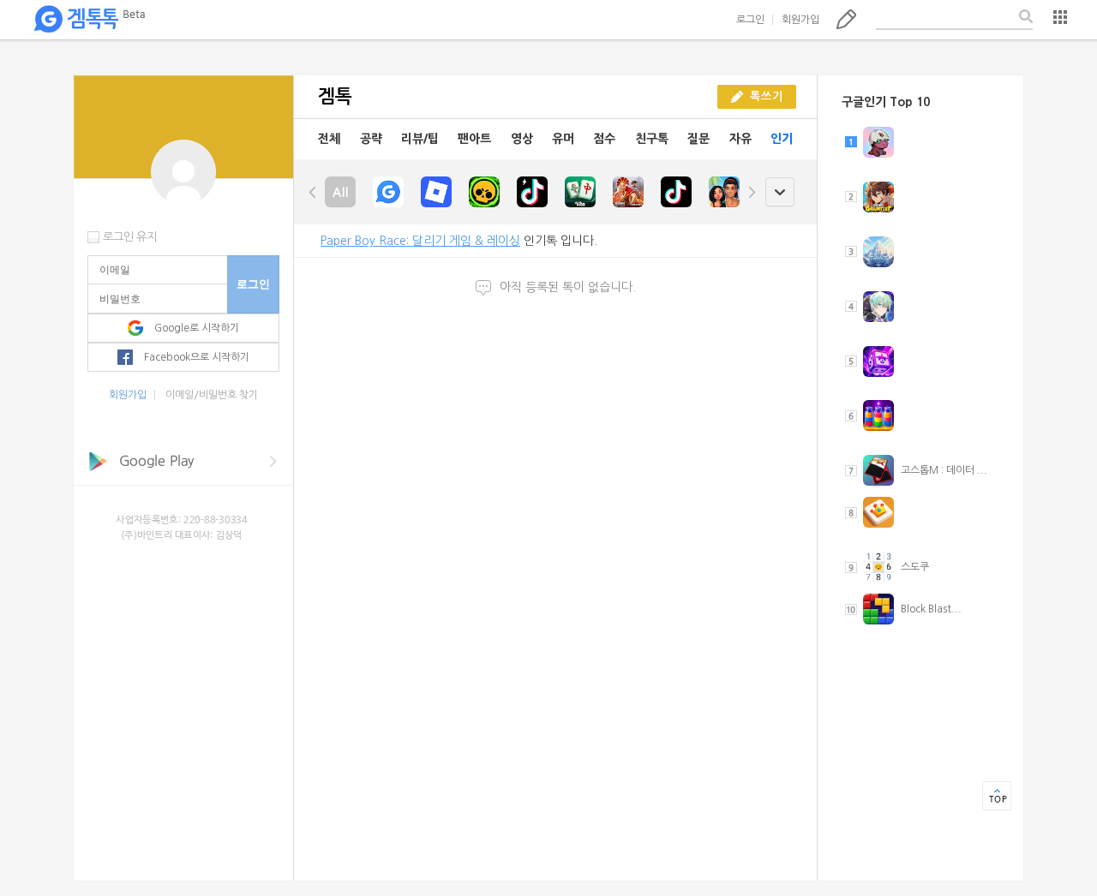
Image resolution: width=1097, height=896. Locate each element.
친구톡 (651, 139)
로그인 (750, 20)
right (751, 192)
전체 (329, 139)
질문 (698, 139)
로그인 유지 (130, 236)
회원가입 (800, 20)
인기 (781, 139)
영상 (522, 139)
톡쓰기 (846, 19)
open (779, 192)
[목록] (1060, 17)
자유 (740, 139)
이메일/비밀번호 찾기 (211, 395)
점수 (604, 139)
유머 (563, 139)
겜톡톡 (89, 19)
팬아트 (474, 139)
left (313, 192)
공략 (371, 139)
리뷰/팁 (420, 139)
